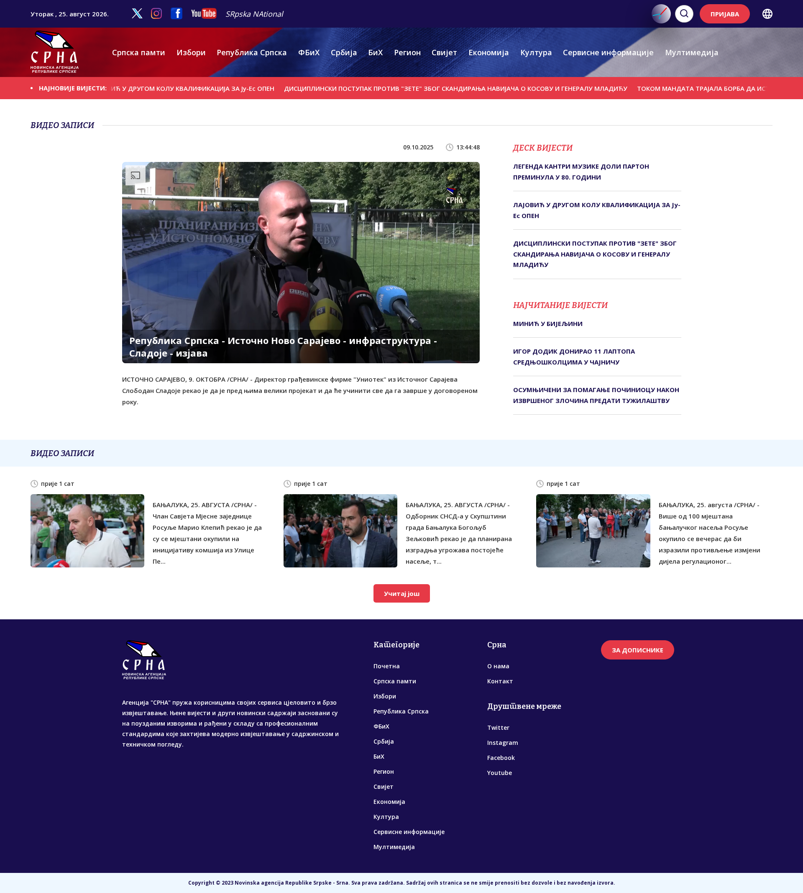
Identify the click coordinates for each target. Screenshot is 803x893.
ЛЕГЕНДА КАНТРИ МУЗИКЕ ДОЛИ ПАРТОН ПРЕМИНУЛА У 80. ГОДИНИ (581, 171)
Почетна (386, 666)
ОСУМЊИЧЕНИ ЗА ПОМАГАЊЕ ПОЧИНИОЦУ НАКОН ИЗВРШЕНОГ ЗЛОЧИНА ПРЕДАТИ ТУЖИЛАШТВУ (596, 395)
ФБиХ (309, 52)
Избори (191, 52)
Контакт (500, 681)
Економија (488, 52)
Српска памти (138, 52)
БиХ (375, 52)
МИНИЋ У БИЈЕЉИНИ (548, 323)
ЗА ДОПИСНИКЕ (637, 650)
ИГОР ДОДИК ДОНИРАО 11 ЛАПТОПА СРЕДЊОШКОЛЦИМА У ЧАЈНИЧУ (574, 356)
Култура (536, 52)
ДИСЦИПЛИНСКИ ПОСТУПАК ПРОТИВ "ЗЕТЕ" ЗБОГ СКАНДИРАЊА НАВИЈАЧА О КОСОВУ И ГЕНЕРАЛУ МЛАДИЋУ (413, 88)
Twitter (498, 727)
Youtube (499, 773)
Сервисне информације (608, 52)
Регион (407, 52)
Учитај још (401, 593)
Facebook (501, 758)
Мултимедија (692, 52)
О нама (498, 666)
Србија (344, 52)
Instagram (502, 743)
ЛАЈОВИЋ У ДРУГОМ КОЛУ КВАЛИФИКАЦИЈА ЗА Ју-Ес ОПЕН (140, 88)
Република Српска (252, 52)
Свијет (444, 52)
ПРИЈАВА (725, 14)
